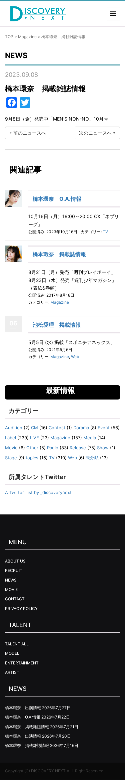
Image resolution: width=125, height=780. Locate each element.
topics (32, 457)
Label (10, 437)
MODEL (12, 653)
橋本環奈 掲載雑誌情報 (27, 726)
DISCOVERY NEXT (48, 770)
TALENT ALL (17, 643)
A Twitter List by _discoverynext (38, 492)
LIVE (34, 437)
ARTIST (12, 672)
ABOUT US (15, 561)
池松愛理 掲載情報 (57, 324)
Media (89, 437)
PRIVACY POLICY (21, 608)
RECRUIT (13, 570)
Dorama (81, 427)
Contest (57, 427)
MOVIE (11, 589)
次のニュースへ (95, 133)
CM (34, 427)
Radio (52, 447)
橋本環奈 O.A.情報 (57, 198)
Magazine (27, 36)
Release (78, 447)
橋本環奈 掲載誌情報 (59, 254)
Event (104, 427)
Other (32, 447)
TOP (9, 36)
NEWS (11, 580)
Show (103, 447)
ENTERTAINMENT (22, 662)
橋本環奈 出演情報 (23, 707)
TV (105, 231)
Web (75, 356)
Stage (11, 457)
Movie (11, 447)
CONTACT (15, 598)
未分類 (92, 457)
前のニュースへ (29, 133)
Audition (13, 427)
